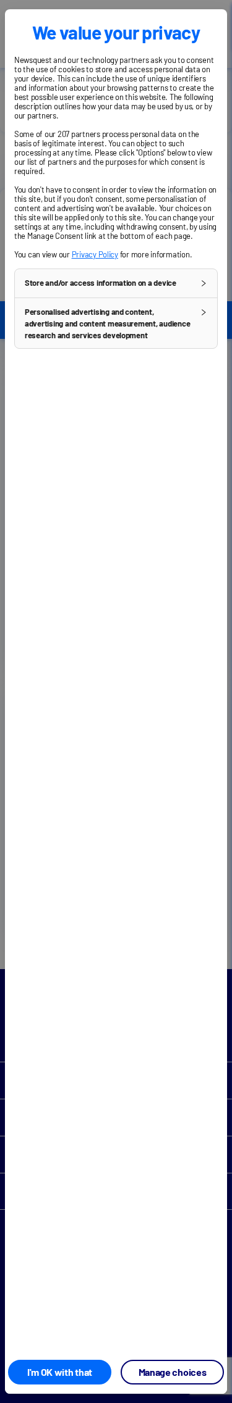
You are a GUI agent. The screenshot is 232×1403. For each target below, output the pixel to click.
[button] (116, 283)
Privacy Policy (95, 254)
